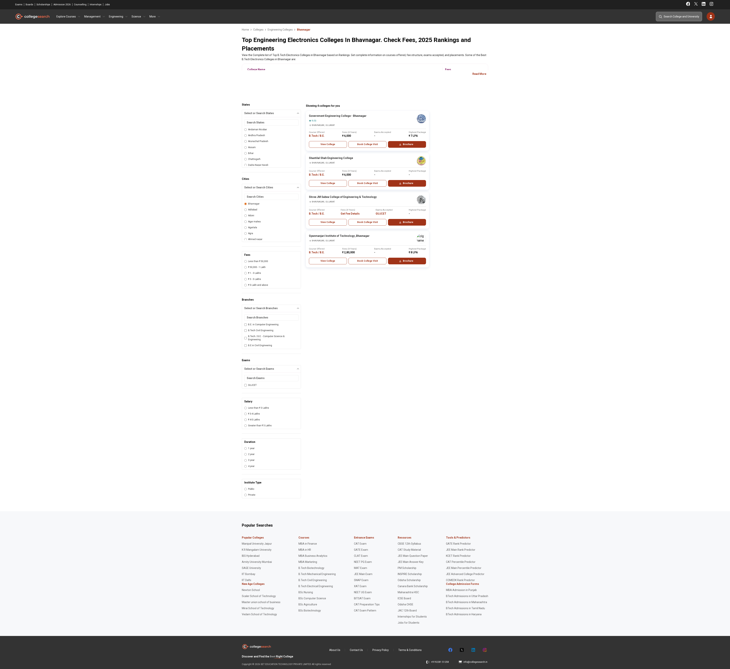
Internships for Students (412, 616)
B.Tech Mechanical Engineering (317, 574)
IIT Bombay (248, 574)
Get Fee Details (350, 213)
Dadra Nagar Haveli (258, 165)
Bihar (251, 153)
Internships (96, 4)
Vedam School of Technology (259, 614)
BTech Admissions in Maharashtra (466, 602)
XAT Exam (360, 586)
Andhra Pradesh (256, 135)
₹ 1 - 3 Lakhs (254, 273)
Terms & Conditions (410, 650)
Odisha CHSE (405, 604)
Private (251, 495)
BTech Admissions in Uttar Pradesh (467, 596)
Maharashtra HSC (408, 592)
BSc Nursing (305, 592)
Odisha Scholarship (409, 580)
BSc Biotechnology (309, 610)
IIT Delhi (246, 580)
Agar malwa (254, 221)
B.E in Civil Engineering (260, 345)
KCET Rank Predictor (458, 555)
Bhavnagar (253, 203)
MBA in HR (304, 549)
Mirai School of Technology (258, 608)
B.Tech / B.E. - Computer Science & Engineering (266, 338)
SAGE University (251, 567)
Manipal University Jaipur (257, 543)
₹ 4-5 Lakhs (254, 419)
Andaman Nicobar (257, 129)
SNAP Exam (361, 580)
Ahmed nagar (255, 239)
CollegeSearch (32, 16)
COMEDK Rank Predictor (460, 580)
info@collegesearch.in (475, 662)
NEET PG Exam (363, 561)
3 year (251, 460)
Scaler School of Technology (259, 596)
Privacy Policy (380, 650)
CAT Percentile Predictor (460, 561)
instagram (484, 650)
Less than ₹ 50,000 (258, 261)
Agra (250, 233)
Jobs (107, 4)
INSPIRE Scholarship (410, 574)
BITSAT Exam (362, 598)
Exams (18, 4)
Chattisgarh (254, 159)
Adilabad (252, 209)
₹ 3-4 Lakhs (254, 413)
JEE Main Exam (363, 574)
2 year (251, 454)
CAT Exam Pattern (365, 610)
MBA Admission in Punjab (461, 590)
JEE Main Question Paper (413, 555)
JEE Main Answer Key (411, 561)
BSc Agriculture (307, 604)
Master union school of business (261, 602)
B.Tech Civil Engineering (260, 330)
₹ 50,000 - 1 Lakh (257, 267)
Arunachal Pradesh (258, 141)
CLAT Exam (361, 555)
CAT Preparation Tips (367, 604)
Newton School (251, 590)
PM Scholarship (407, 567)
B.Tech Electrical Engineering (315, 586)
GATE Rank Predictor (458, 543)
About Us (334, 650)
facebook (450, 650)
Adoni (251, 215)
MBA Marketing (307, 561)
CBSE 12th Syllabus (409, 543)
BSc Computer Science (312, 598)
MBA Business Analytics (312, 555)
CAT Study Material (409, 549)
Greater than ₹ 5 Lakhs (260, 425)
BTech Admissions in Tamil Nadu (465, 608)
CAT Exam (360, 543)
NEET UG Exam (363, 592)
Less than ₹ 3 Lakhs (258, 408)
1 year (251, 448)
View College (328, 144)
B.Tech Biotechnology (311, 567)
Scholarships (43, 4)
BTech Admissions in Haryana (464, 614)
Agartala (252, 227)
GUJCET (252, 385)
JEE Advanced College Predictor (465, 574)
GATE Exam (361, 549)
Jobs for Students (408, 622)
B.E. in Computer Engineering (263, 324)
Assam (252, 147)
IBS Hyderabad (250, 555)
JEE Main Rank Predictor (460, 549)
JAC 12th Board (407, 610)
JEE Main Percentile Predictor (463, 567)
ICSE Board (404, 598)
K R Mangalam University (256, 549)
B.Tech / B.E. (317, 135)
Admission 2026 (62, 4)
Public (251, 489)
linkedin (473, 650)
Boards (29, 4)
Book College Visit (367, 144)
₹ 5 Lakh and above (258, 285)
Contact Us (356, 650)
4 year (251, 466)
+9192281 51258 (440, 662)
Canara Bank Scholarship (413, 586)
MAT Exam (360, 567)
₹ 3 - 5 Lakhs (254, 279)
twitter (461, 650)
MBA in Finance (307, 543)
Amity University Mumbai (257, 561)
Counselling (80, 4)
